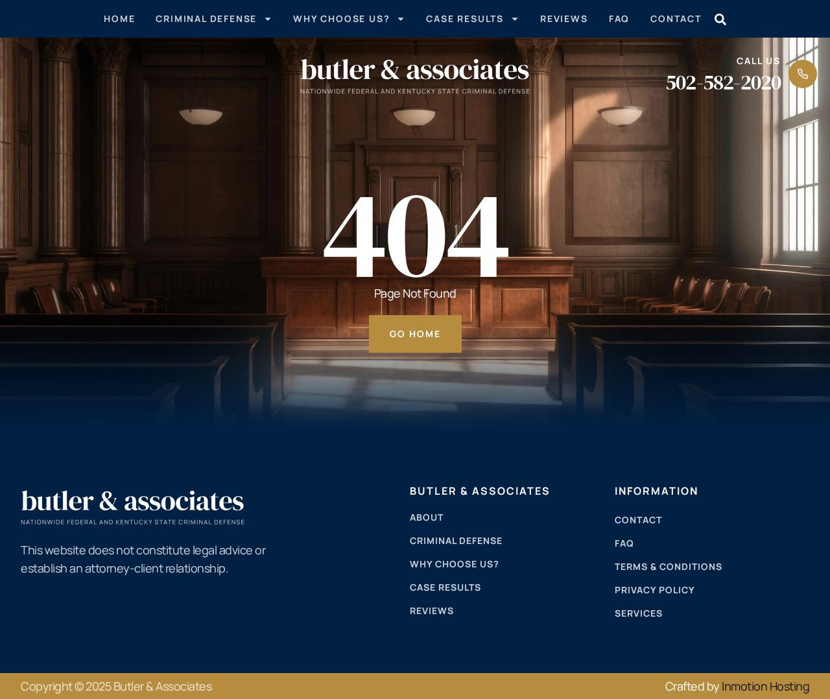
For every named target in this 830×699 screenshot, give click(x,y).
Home (119, 18)
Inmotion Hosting (765, 686)
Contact (676, 18)
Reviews (564, 18)
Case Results (465, 18)
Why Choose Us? (341, 18)
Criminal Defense (206, 18)
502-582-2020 (723, 82)
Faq (619, 18)
